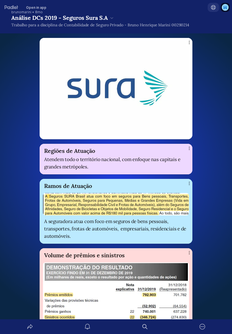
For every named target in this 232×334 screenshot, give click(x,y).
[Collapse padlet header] (111, 18)
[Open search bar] (145, 326)
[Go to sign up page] (225, 7)
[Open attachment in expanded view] (116, 88)
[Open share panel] (30, 326)
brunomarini (21, 12)
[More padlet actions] (202, 326)
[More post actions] (185, 45)
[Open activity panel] (87, 326)
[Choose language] (213, 7)
